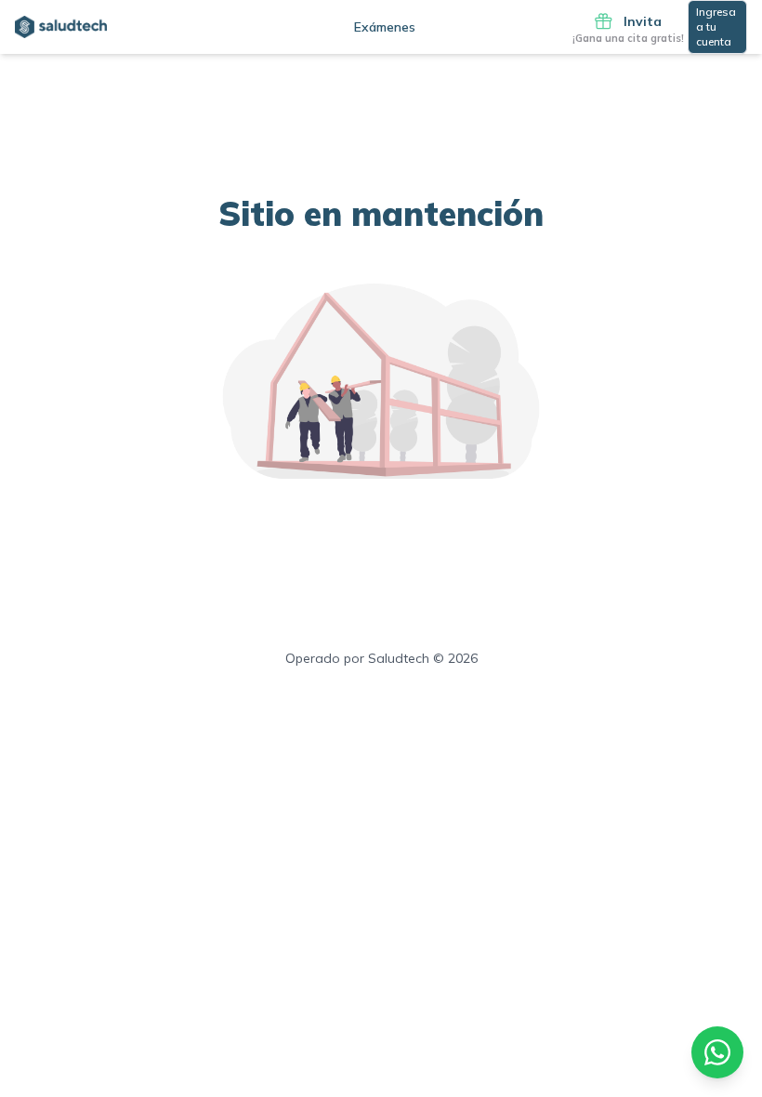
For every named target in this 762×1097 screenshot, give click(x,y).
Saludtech (398, 658)
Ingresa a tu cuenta (716, 26)
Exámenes (384, 27)
